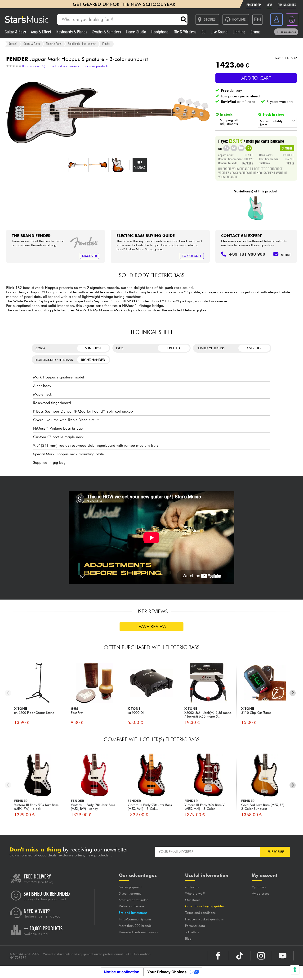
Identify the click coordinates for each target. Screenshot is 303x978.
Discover (89, 256)
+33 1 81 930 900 (48, 916)
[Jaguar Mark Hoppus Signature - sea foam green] (255, 208)
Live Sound (219, 31)
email (286, 254)
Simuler (287, 148)
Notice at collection (121, 971)
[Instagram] (261, 955)
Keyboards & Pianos (72, 31)
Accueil (13, 43)
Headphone (160, 31)
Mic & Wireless (185, 31)
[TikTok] (239, 955)
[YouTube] (282, 955)
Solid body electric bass (82, 43)
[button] (77, 165)
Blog (188, 938)
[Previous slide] (8, 693)
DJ (203, 31)
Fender (106, 43)
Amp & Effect (41, 31)
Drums (255, 31)
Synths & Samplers (107, 31)
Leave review (151, 626)
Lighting (239, 31)
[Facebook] (218, 955)
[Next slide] (293, 693)
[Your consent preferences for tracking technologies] (294, 969)
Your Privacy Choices (167, 971)
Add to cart (256, 78)
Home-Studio (136, 31)
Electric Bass (54, 43)
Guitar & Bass (16, 31)
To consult (191, 256)
